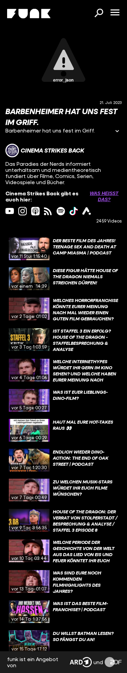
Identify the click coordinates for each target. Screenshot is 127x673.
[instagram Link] (22, 211)
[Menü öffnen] (115, 12)
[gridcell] (63, 249)
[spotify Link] (61, 211)
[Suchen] (98, 13)
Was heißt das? (104, 196)
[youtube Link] (9, 211)
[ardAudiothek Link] (86, 211)
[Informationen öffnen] (117, 131)
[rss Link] (48, 211)
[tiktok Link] (73, 211)
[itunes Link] (35, 211)
